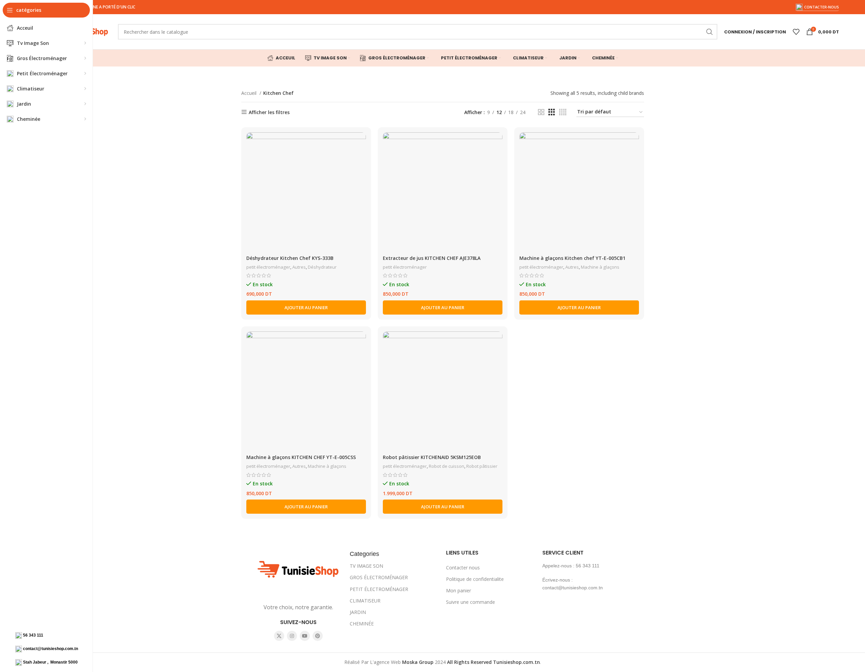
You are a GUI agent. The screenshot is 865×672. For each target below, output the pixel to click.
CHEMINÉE (362, 623)
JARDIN (358, 612)
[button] (306, 307)
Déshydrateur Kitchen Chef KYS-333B (289, 258)
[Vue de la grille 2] (541, 112)
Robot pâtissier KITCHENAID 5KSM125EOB (432, 457)
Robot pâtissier (481, 466)
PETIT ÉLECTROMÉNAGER (379, 589)
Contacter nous (463, 567)
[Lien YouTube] (305, 636)
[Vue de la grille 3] (551, 112)
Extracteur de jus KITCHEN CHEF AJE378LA (431, 258)
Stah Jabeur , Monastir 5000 (50, 662)
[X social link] (279, 636)
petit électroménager (268, 267)
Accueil (249, 93)
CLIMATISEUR (365, 600)
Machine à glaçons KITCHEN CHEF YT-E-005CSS (301, 457)
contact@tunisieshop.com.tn (50, 648)
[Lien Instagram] (292, 636)
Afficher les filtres (269, 112)
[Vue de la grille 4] (562, 112)
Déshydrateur (322, 267)
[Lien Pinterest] (318, 636)
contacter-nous (821, 6)
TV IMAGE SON (366, 566)
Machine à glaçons (600, 267)
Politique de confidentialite (475, 579)
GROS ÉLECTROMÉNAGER (379, 577)
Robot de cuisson (446, 466)
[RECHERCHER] (709, 31)
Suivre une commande (470, 602)
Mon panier (458, 590)
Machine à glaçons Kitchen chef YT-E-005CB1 (572, 258)
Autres (299, 267)
